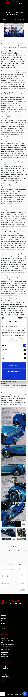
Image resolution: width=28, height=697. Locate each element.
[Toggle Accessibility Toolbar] (24, 693)
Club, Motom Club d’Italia (15, 546)
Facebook (3, 618)
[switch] (24, 350)
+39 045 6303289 (7, 646)
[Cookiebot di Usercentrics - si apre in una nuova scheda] (17, 318)
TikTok (3, 628)
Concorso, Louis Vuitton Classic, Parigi (12, 552)
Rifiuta (14, 377)
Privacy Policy (4, 652)
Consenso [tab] (4, 321)
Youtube (3, 626)
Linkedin (3, 623)
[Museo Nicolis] (14, 2)
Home (10, 18)
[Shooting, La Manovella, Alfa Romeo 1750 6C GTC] (14, 30)
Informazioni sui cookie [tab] (20, 321)
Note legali (4, 654)
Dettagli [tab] (11, 321)
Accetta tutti (14, 365)
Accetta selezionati (14, 371)
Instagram (3, 615)
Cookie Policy (4, 656)
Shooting (15, 18)
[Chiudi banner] (25, 317)
